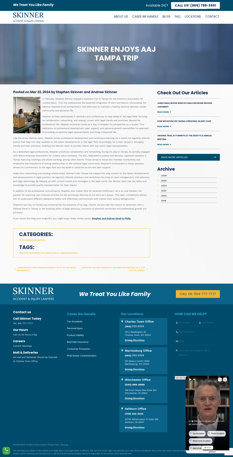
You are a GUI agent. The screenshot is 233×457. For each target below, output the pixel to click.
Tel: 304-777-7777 (23, 323)
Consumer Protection (78, 348)
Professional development (32, 240)
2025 (164, 180)
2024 (164, 185)
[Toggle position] (220, 379)
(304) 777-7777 (134, 326)
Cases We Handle (145, 17)
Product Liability (75, 335)
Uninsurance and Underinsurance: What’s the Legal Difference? (46, 269)
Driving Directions (135, 340)
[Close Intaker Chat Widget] (225, 379)
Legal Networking (68, 253)
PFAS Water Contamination (81, 355)
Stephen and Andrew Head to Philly (111, 218)
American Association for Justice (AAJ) (38, 253)
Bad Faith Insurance (77, 342)
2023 (163, 190)
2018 (163, 200)
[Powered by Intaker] (212, 452)
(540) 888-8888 (135, 384)
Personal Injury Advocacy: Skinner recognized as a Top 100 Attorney (113, 269)
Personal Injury (75, 328)
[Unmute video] (190, 379)
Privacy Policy (53, 445)
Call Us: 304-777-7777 (198, 294)
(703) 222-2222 (134, 413)
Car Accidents (74, 321)
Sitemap (64, 445)
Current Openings (22, 346)
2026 (164, 175)
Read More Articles (174, 157)
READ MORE (163, 112)
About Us (121, 17)
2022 (164, 195)
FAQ (177, 17)
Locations (193, 17)
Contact (212, 17)
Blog (166, 17)
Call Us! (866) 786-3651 (195, 5)
